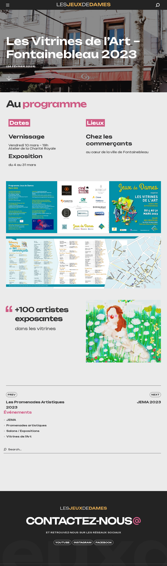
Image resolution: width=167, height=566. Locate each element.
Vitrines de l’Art (19, 436)
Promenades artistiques (26, 425)
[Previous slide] (89, 359)
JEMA (11, 419)
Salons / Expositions (22, 431)
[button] (157, 5)
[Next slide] (158, 359)
